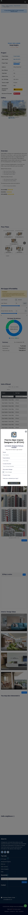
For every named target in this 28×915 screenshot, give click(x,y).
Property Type (6, 472)
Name (4, 449)
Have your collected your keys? (10, 478)
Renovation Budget (7, 467)
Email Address (6, 455)
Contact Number (7, 461)
